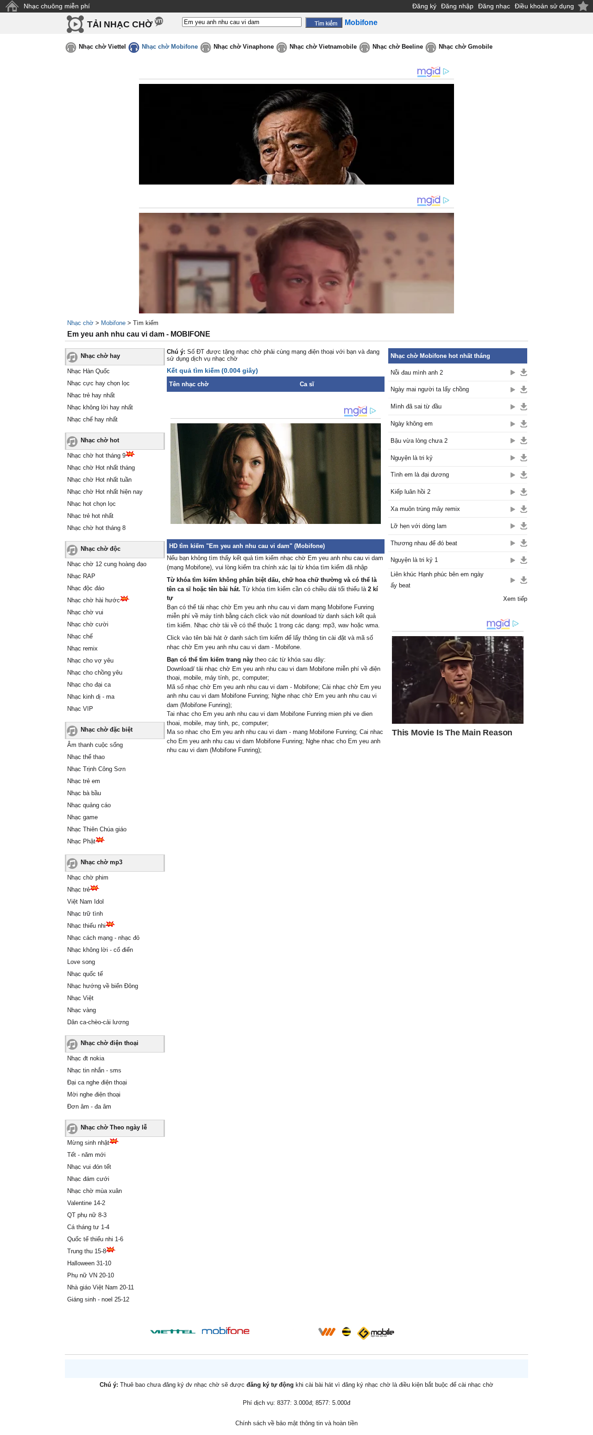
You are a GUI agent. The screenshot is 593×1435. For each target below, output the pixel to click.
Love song (81, 961)
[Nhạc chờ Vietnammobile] (326, 1332)
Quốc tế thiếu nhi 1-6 (95, 1239)
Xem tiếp (515, 598)
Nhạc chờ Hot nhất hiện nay (105, 491)
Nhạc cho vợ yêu (90, 660)
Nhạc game (82, 817)
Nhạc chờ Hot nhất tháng (101, 467)
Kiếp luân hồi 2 (410, 491)
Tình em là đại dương (420, 474)
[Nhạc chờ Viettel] (172, 1331)
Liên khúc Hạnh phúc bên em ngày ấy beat (437, 579)
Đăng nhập (457, 6)
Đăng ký (424, 6)
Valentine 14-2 (86, 1202)
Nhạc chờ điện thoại (110, 1043)
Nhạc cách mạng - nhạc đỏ (103, 937)
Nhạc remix (82, 648)
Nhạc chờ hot (100, 440)
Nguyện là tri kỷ (412, 457)
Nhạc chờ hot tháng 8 (96, 527)
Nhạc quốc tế (85, 973)
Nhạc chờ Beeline (397, 46)
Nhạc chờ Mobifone (170, 46)
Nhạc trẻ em (83, 781)
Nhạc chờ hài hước (93, 600)
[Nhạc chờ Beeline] (346, 1332)
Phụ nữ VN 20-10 (90, 1275)
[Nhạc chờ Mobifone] (226, 1331)
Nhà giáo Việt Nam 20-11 (100, 1287)
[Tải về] (523, 372)
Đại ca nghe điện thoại (97, 1082)
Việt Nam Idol (85, 901)
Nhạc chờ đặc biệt (106, 729)
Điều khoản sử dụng (544, 6)
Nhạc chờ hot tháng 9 (96, 455)
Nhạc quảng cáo (89, 805)
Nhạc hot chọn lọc (91, 503)
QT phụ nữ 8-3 (87, 1215)
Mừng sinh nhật (88, 1142)
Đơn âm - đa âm (89, 1106)
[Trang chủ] (12, 6)
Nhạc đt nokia (85, 1058)
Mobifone (113, 322)
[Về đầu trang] (584, 1426)
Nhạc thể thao (86, 756)
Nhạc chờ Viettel (102, 46)
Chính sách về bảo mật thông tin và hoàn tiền (296, 1423)
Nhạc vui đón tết (89, 1166)
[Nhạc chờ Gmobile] (375, 1333)
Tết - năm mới (86, 1154)
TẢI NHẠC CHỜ (119, 24)
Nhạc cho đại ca (89, 684)
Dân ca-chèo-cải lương (98, 1022)
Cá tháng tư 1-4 (88, 1227)
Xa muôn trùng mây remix (425, 508)
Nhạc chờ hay (100, 355)
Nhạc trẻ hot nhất (90, 515)
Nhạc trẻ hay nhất (91, 395)
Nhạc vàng (81, 1010)
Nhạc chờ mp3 (101, 862)
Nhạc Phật (81, 841)
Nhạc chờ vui (85, 612)
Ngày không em (412, 423)
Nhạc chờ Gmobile (465, 46)
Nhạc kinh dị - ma (90, 696)
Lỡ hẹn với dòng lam (419, 526)
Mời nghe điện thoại (93, 1094)
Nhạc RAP (81, 576)
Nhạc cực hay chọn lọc (98, 383)
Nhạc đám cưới (88, 1178)
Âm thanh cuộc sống (95, 744)
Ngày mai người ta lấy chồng (430, 389)
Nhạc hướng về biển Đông (102, 985)
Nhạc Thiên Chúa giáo (96, 829)
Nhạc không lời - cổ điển (100, 949)
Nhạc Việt (80, 998)
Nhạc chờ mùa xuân (94, 1190)
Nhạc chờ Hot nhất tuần (99, 479)
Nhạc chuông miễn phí (57, 6)
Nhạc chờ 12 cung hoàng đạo (106, 564)
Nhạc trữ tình (85, 913)
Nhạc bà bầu (84, 793)
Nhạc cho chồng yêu (94, 672)
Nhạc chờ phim (87, 877)
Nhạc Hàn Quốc (88, 371)
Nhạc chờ (80, 322)
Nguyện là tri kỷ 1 (414, 559)
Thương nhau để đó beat (424, 543)
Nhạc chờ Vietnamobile (323, 46)
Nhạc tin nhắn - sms (94, 1070)
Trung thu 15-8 (86, 1251)
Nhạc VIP (80, 708)
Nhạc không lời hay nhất (100, 407)
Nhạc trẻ (78, 889)
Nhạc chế (80, 636)
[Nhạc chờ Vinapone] (284, 1335)
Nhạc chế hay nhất (92, 419)
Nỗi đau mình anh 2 (417, 372)
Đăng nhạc (494, 6)
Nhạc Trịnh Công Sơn (96, 768)
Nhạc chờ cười (87, 624)
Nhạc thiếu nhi (86, 925)
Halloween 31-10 (89, 1263)
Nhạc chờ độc (100, 548)
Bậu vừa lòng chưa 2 (419, 440)
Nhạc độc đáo (85, 588)
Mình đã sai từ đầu (416, 406)
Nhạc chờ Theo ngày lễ (114, 1127)
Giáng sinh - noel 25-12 (98, 1299)
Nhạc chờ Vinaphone (244, 46)
